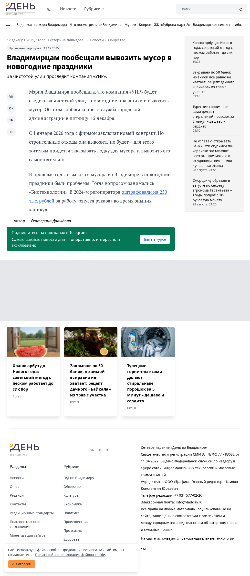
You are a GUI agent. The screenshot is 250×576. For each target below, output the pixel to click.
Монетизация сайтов (27, 535)
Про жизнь (72, 530)
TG (11, 120)
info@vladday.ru (189, 502)
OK (11, 108)
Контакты (18, 504)
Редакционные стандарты (32, 513)
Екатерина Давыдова (65, 40)
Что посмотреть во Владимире (96, 24)
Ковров (145, 24)
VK (11, 97)
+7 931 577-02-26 (188, 495)
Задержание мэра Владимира (42, 24)
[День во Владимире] (25, 450)
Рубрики (92, 8)
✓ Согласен (21, 564)
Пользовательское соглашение (25, 524)
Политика (71, 513)
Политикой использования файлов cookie (70, 554)
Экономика (72, 504)
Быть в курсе (155, 239)
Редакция (18, 495)
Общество (116, 40)
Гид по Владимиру (78, 477)
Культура (71, 495)
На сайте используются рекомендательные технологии (187, 538)
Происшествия (76, 521)
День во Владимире (21, 9)
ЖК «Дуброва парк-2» (172, 24)
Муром (130, 24)
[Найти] (241, 9)
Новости (68, 8)
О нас (14, 486)
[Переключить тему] (49, 8)
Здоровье (71, 539)
